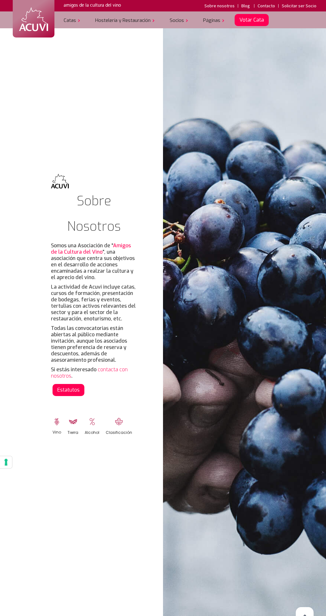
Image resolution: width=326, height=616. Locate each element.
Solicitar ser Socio (299, 6)
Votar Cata (251, 20)
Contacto (266, 6)
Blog (245, 6)
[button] (73, 19)
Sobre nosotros (219, 6)
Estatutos (68, 390)
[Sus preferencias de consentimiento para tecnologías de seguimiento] (6, 462)
